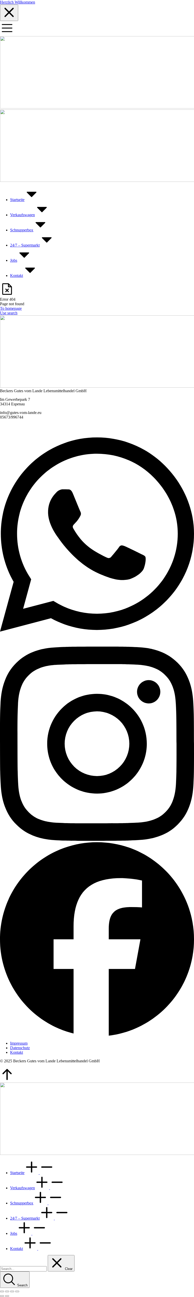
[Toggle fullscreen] (12, 1291)
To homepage (11, 308)
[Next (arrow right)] (7, 1296)
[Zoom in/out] (17, 1291)
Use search (8, 313)
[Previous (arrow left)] (2, 1296)
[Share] (7, 1291)
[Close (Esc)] (2, 1291)
